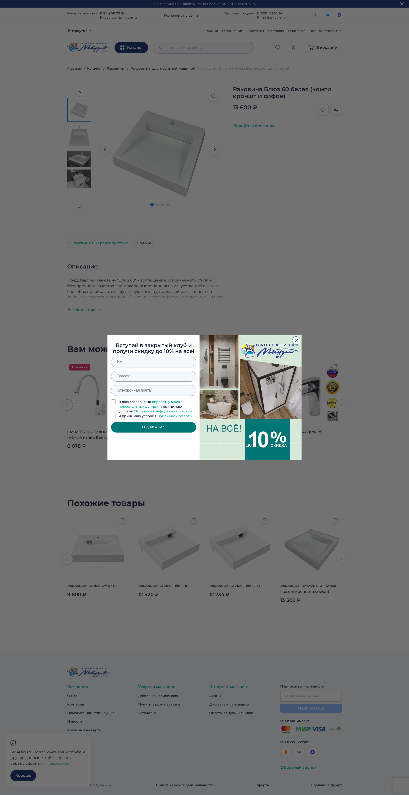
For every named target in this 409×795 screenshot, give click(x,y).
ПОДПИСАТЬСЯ (153, 427)
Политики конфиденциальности (163, 411)
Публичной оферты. (175, 416)
